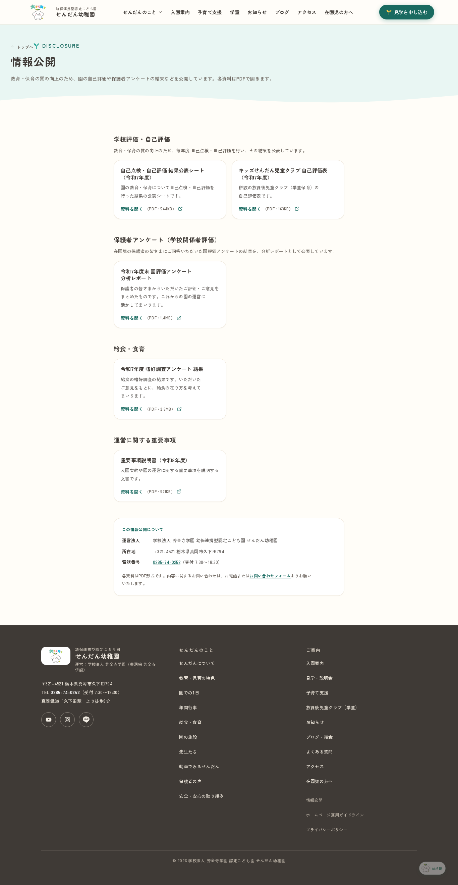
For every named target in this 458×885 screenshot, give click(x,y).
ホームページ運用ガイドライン (335, 815)
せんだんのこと (139, 12)
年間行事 (188, 707)
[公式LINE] (86, 719)
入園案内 (180, 12)
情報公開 (314, 800)
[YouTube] (48, 719)
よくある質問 (319, 751)
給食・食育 (190, 722)
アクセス (306, 12)
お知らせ (257, 12)
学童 (235, 12)
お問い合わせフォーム (270, 575)
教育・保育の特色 (197, 678)
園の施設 (188, 737)
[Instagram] (67, 719)
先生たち (188, 751)
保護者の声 (190, 781)
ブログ (282, 12)
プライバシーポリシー (326, 829)
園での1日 (189, 692)
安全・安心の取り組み (201, 796)
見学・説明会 (319, 678)
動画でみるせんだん (199, 766)
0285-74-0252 (166, 562)
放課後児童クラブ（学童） (333, 707)
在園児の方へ (339, 12)
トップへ (25, 47)
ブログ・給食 (319, 737)
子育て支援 (210, 12)
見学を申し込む (410, 12)
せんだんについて (197, 663)
